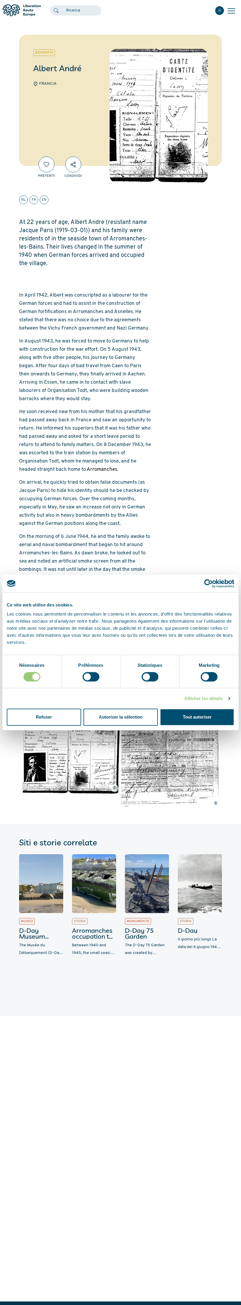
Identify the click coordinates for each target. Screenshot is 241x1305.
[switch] (91, 676)
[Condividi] (73, 164)
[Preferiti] (46, 164)
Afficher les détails (203, 698)
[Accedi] (219, 10)
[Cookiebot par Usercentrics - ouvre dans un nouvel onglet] (208, 583)
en (44, 200)
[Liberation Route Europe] (21, 10)
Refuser (44, 716)
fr (34, 200)
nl (23, 200)
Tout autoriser (197, 716)
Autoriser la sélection (121, 716)
